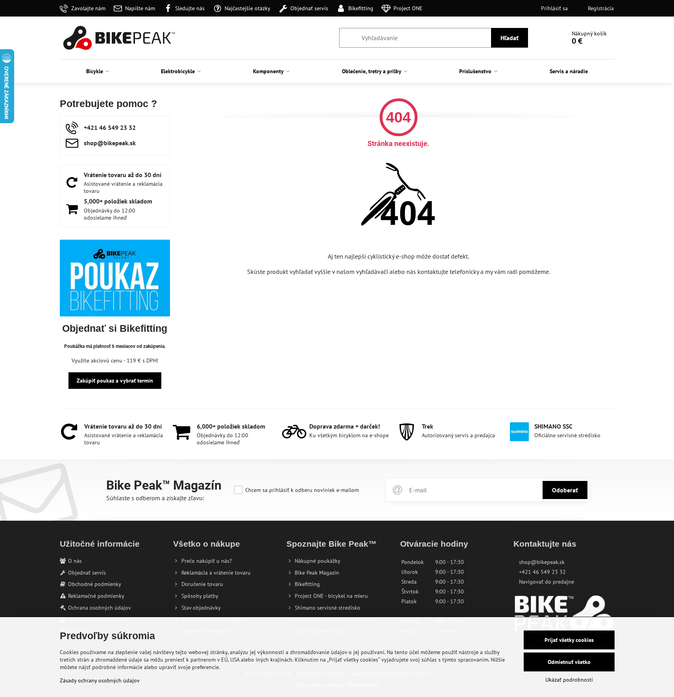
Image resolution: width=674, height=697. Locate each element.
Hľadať (509, 38)
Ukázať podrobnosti (569, 679)
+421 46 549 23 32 (542, 571)
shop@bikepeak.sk (542, 562)
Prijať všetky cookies (569, 639)
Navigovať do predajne (546, 581)
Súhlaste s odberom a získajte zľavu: (155, 498)
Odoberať (565, 490)
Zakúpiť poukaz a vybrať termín (115, 380)
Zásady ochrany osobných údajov (100, 680)
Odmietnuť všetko (569, 662)
